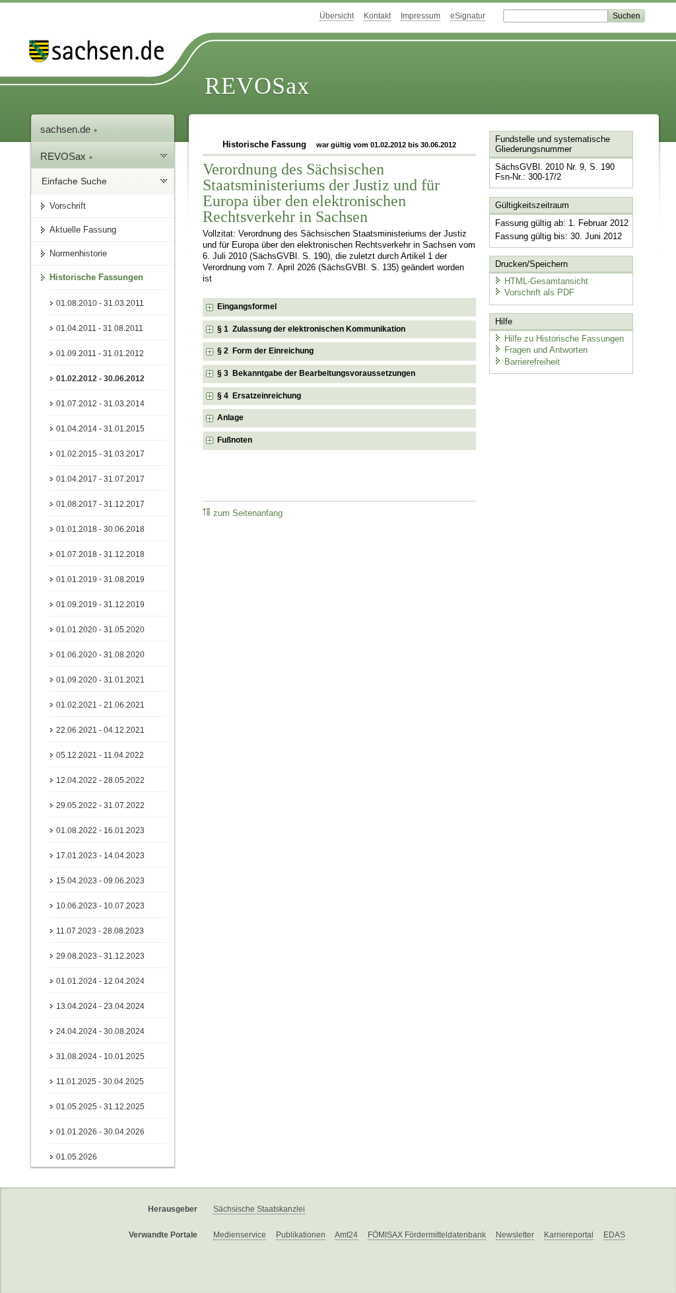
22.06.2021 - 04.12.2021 (100, 730)
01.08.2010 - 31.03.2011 (100, 303)
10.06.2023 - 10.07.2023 (100, 905)
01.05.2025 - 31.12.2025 (100, 1106)
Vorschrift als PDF (539, 292)
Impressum (420, 15)
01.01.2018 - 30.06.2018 (100, 529)
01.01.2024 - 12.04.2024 (100, 981)
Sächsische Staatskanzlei (259, 1209)
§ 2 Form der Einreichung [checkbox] (265, 350)
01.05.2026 (76, 1157)
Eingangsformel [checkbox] (247, 306)
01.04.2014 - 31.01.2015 (100, 428)
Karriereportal (568, 1234)
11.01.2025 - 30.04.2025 (100, 1081)
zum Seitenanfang (248, 513)
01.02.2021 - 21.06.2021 (100, 705)
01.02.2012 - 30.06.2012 (100, 378)
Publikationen (300, 1234)
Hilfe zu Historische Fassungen (564, 339)
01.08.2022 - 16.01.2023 (100, 830)
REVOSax (257, 86)
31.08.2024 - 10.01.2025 (100, 1056)
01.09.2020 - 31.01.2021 (100, 679)
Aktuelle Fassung (83, 230)
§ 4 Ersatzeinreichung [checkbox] (259, 395)
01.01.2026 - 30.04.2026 (100, 1131)
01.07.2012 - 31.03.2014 (100, 403)
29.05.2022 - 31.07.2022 (100, 805)
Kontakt (377, 15)
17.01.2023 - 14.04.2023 (100, 855)
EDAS (614, 1234)
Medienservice (239, 1234)
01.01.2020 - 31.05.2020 (100, 629)
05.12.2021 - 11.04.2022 (100, 755)
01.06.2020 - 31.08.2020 (100, 654)
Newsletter (515, 1234)
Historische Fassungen (96, 277)
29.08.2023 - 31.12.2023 (100, 956)
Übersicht (337, 15)
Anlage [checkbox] (230, 417)
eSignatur (467, 15)
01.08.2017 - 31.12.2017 (100, 504)
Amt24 (346, 1234)
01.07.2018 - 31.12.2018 (100, 554)
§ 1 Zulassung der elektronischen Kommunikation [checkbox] (311, 329)
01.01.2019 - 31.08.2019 (100, 579)
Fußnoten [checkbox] (234, 440)
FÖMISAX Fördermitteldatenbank (427, 1234)
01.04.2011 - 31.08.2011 (99, 328)
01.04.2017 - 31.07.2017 (100, 479)
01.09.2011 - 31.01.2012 (100, 353)
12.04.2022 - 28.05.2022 (100, 780)
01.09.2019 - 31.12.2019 (100, 604)
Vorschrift (68, 206)
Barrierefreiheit (532, 362)
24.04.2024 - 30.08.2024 (100, 1031)
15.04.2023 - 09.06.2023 (100, 880)
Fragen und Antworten (546, 350)
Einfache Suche (74, 181)
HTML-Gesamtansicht (546, 281)
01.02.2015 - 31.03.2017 (100, 454)
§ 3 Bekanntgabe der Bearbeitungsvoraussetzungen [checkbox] (316, 373)
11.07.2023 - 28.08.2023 (100, 931)
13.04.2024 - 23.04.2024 (100, 1006)
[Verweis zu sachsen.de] (102, 51)
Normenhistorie (78, 253)
